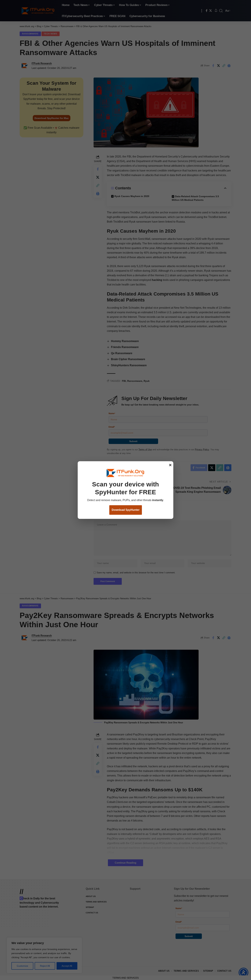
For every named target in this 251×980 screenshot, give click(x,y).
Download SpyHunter (126, 510)
